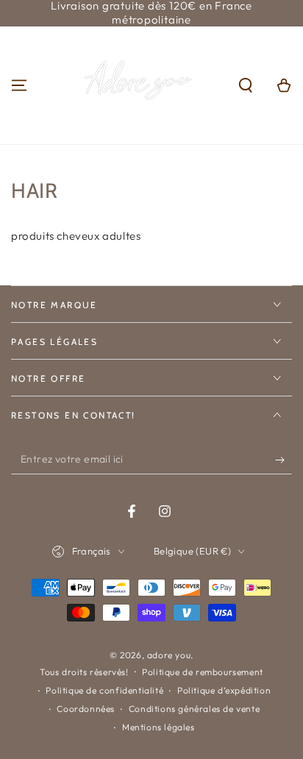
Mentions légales (158, 727)
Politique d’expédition (224, 690)
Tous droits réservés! (84, 671)
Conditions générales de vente (194, 708)
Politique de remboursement (202, 671)
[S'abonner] (283, 459)
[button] (246, 85)
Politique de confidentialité (104, 690)
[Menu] (19, 85)
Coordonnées (86, 708)
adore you (168, 654)
